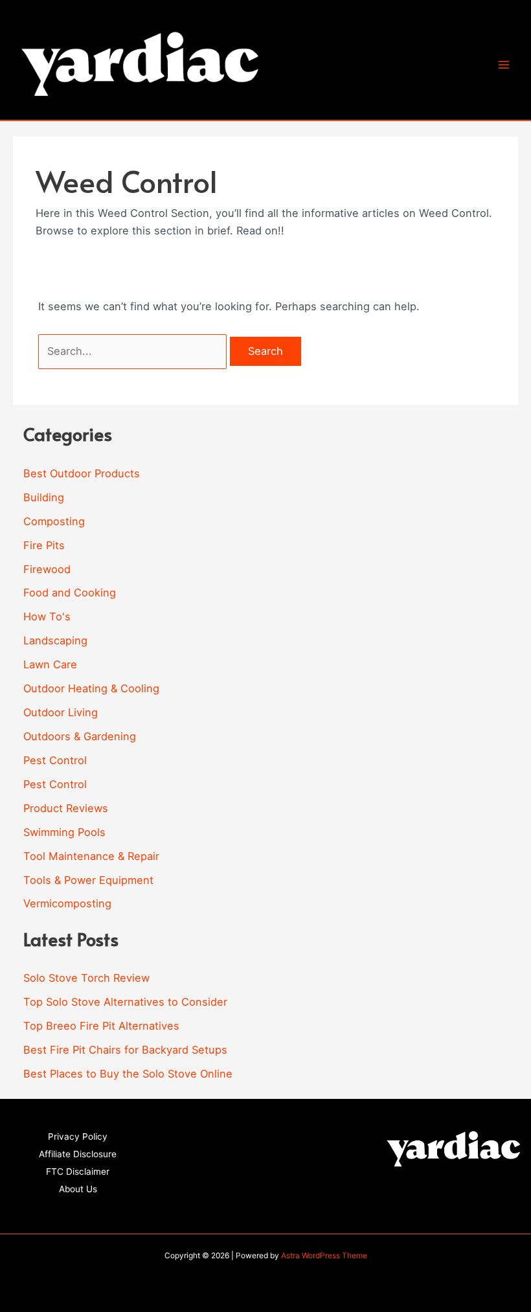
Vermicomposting (67, 903)
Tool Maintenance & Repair (91, 856)
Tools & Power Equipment (88, 880)
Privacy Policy (77, 1136)
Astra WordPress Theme (324, 1255)
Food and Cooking (69, 592)
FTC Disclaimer (77, 1171)
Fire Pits (44, 545)
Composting (54, 521)
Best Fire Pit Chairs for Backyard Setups (125, 1049)
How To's (47, 616)
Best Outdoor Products (81, 473)
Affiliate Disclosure (78, 1154)
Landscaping (55, 640)
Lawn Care (50, 664)
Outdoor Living (60, 712)
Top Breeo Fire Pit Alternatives (101, 1025)
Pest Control (55, 760)
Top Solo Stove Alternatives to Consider (125, 1001)
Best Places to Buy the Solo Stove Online (127, 1073)
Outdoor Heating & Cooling (91, 688)
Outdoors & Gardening (79, 736)
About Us (78, 1189)
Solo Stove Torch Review (86, 977)
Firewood (47, 569)
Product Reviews (65, 808)
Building (43, 497)
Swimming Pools (64, 832)
